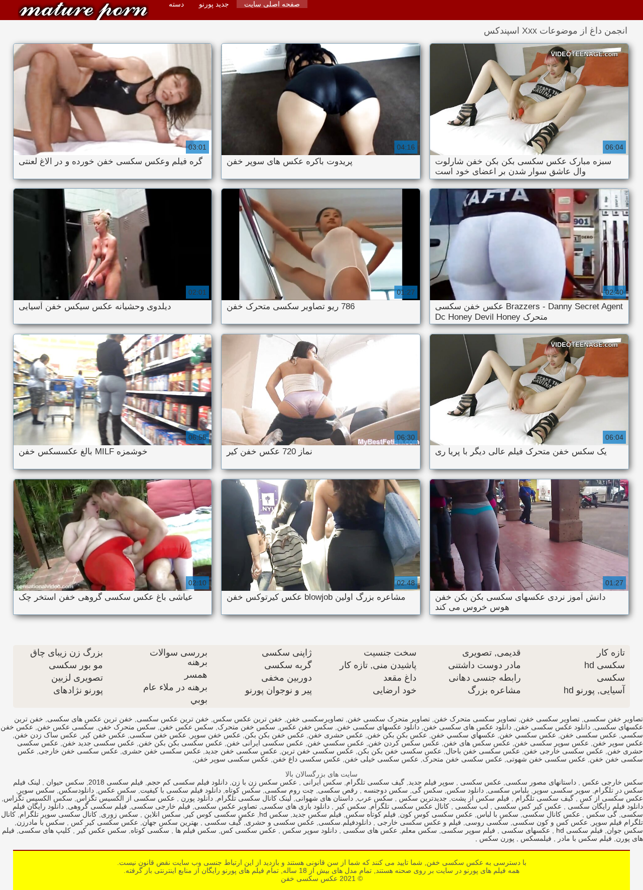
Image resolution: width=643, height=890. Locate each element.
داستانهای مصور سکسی (540, 782)
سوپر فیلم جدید (431, 782)
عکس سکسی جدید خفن (98, 743)
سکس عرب (375, 798)
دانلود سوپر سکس (308, 830)
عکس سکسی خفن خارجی (78, 751)
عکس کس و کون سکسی (550, 822)
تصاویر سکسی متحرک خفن (475, 719)
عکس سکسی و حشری (280, 822)
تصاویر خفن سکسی (613, 719)
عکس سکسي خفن (335, 743)
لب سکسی (470, 806)
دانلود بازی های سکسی (295, 806)
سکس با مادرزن (41, 822)
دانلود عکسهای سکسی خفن (378, 727)
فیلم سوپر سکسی (468, 830)
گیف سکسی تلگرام (375, 782)
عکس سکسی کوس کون (436, 814)
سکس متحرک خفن (127, 727)
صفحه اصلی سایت (272, 4)
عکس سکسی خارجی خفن (563, 751)
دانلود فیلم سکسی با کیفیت (180, 790)
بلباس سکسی (508, 790)
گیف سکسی (222, 822)
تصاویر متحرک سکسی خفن (389, 719)
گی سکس (600, 814)
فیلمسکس (535, 838)
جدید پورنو (214, 4)
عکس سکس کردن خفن (404, 743)
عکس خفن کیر (103, 735)
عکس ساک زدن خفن (46, 735)
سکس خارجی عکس (611, 782)
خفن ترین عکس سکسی (173, 719)
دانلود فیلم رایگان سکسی (604, 806)
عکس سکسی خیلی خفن (381, 759)
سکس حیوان (64, 782)
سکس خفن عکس (306, 727)
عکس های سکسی (369, 830)
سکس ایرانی (321, 782)
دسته (176, 4)
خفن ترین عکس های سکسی (90, 719)
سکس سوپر (36, 790)
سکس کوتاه (243, 790)
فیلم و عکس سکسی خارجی (418, 822)
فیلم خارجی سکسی (160, 806)
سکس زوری (119, 814)
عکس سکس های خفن (477, 743)
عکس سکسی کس (248, 830)
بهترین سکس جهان (170, 822)
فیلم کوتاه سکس (371, 814)
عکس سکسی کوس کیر (220, 814)
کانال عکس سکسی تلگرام (409, 806)
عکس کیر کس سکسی (527, 806)
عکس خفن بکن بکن (274, 735)
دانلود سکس (465, 790)
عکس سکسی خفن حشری (161, 751)
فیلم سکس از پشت (480, 798)
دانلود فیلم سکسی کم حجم (187, 782)
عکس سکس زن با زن (264, 782)
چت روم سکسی (289, 790)
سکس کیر (350, 806)
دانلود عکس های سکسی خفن (467, 727)
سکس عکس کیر (101, 830)
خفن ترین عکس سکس (247, 719)
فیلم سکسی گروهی (97, 806)
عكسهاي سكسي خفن (463, 735)
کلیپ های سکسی (45, 830)
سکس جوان (625, 830)
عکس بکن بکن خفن (397, 735)
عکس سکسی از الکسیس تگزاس (125, 798)
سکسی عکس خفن (65, 727)
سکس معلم (419, 830)
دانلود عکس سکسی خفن (552, 727)
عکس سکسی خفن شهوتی (546, 759)
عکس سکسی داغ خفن (307, 759)
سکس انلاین (161, 814)
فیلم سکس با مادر (584, 838)
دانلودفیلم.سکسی (344, 822)
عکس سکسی (479, 782)
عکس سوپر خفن (618, 743)
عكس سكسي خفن (527, 735)
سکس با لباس (497, 814)
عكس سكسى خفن (588, 735)
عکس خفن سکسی (158, 735)
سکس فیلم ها (195, 830)
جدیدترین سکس (422, 798)
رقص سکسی (338, 790)
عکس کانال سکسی (551, 814)
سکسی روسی (486, 822)
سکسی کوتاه (150, 830)
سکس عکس (117, 790)
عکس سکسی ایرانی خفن (265, 743)
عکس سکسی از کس (610, 798)
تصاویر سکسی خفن (550, 719)
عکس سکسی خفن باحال (483, 751)
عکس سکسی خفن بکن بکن (400, 751)
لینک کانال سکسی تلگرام (254, 798)
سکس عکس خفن (186, 727)
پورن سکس (495, 838)
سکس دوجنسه (385, 790)
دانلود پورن (196, 798)
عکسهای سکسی (524, 830)
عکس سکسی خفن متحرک (462, 759)
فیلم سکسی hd (578, 830)
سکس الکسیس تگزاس (38, 798)
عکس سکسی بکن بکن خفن (181, 743)
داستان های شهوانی (324, 798)
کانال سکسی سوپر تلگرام (58, 814)
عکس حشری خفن (335, 735)
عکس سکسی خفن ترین (317, 751)
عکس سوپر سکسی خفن (551, 743)
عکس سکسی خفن (83, 11)
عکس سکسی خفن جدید (241, 751)
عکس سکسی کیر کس (103, 822)
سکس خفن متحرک (246, 727)
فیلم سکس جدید (317, 814)
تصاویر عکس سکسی (225, 806)
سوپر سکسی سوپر (561, 790)
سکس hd (273, 814)
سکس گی (427, 790)
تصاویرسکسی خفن (315, 719)
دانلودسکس (76, 790)
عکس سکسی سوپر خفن (231, 759)
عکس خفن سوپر (215, 735)
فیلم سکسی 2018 (115, 782)
